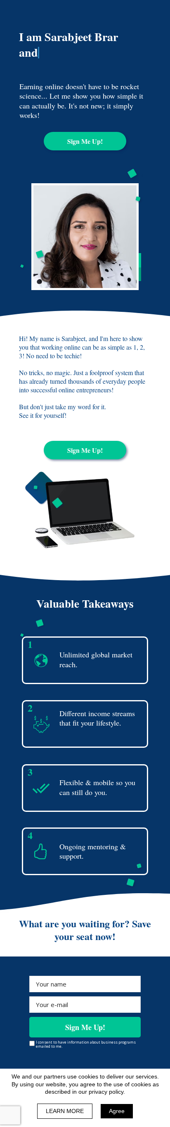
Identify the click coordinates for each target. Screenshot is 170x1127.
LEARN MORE (65, 1111)
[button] (85, 141)
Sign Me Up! (85, 1027)
